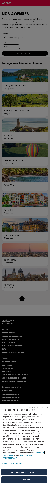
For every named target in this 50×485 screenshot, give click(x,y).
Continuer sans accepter (38, 407)
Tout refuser (24, 479)
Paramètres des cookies (12, 464)
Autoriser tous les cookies (24, 472)
